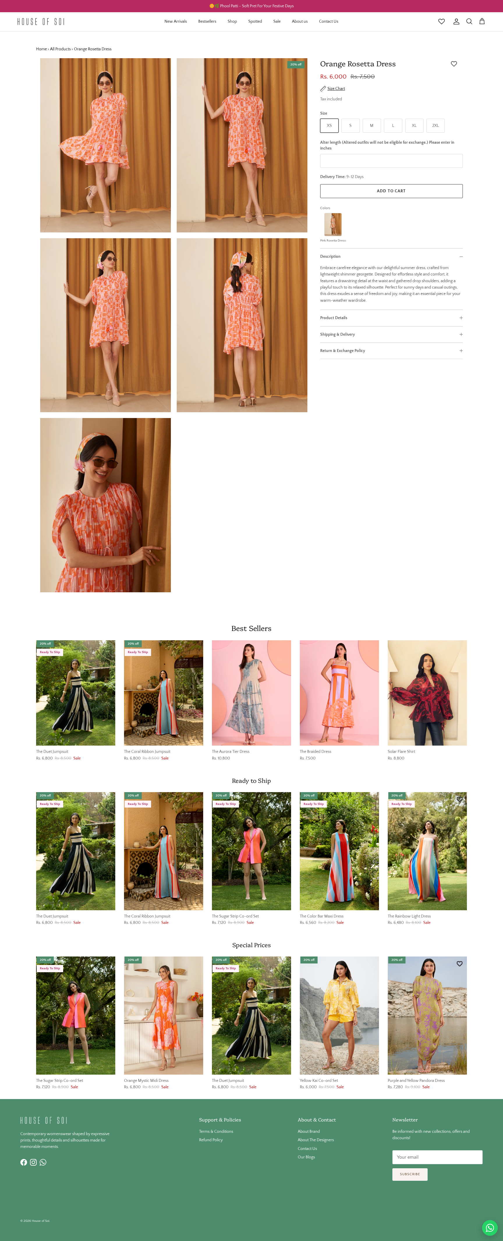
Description (330, 256)
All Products (60, 49)
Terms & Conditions (216, 1131)
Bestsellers (207, 21)
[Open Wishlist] (441, 21)
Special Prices (251, 944)
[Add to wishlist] (454, 64)
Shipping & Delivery (337, 334)
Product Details (333, 318)
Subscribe (410, 1174)
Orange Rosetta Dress (92, 49)
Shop (232, 21)
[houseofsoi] (40, 21)
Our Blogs (306, 1157)
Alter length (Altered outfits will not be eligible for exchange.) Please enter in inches (387, 145)
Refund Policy (211, 1140)
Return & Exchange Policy (342, 351)
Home (41, 49)
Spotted (255, 21)
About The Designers (316, 1140)
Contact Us (328, 21)
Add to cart (391, 191)
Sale (277, 21)
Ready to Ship (251, 780)
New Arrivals (175, 21)
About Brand (309, 1131)
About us (300, 21)
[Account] (455, 21)
